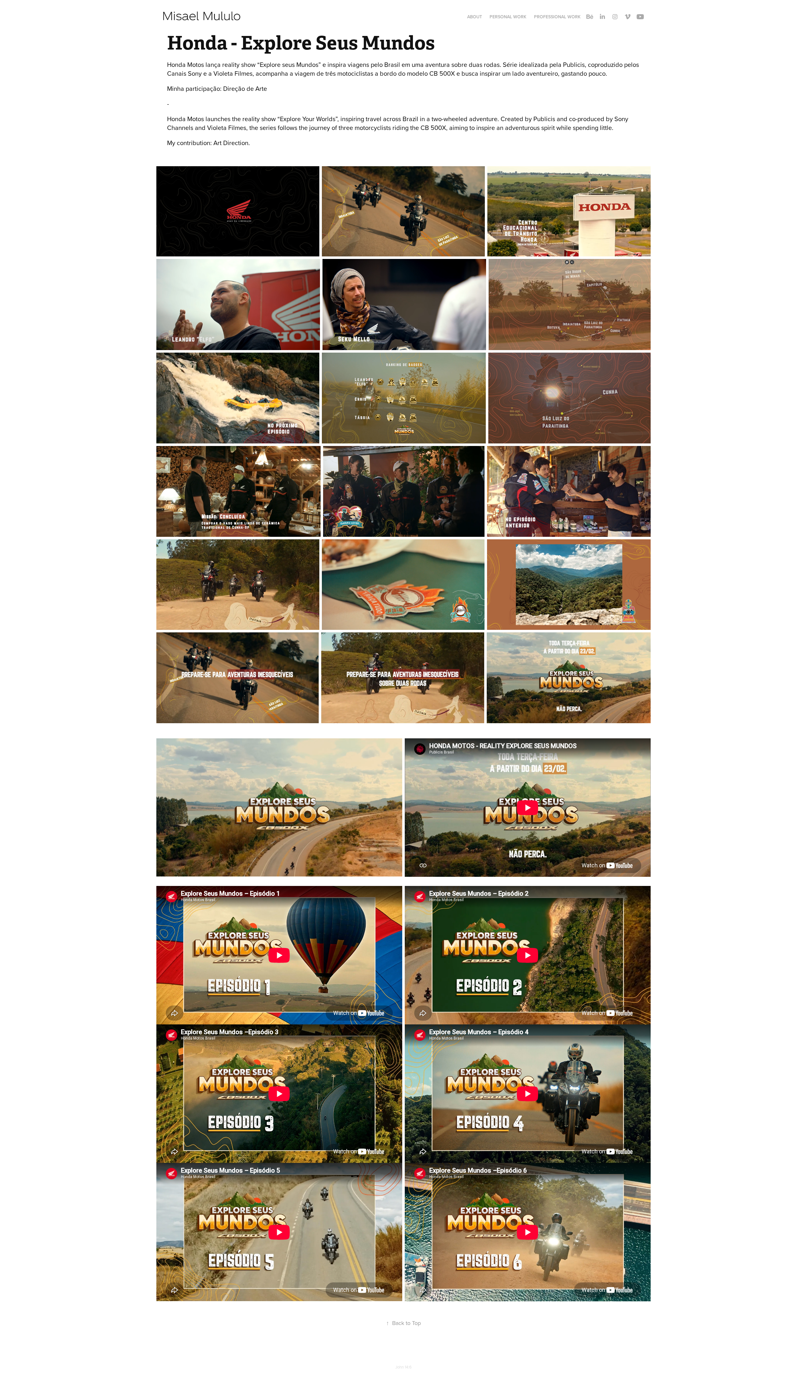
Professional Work (557, 17)
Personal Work (508, 17)
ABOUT (474, 17)
